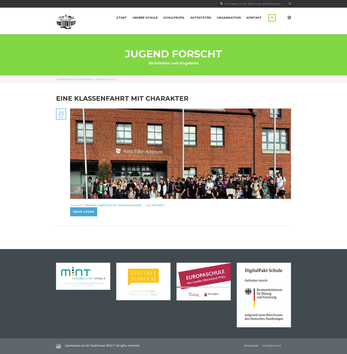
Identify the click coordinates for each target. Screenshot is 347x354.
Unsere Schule (145, 17)
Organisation (229, 17)
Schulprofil (174, 17)
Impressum (251, 345)
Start (121, 17)
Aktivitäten (200, 17)
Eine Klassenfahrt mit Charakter (122, 98)
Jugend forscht (108, 205)
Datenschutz (271, 345)
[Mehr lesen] (180, 111)
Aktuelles (91, 205)
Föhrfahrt (157, 205)
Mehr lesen (83, 212)
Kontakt (254, 17)
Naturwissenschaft (129, 205)
